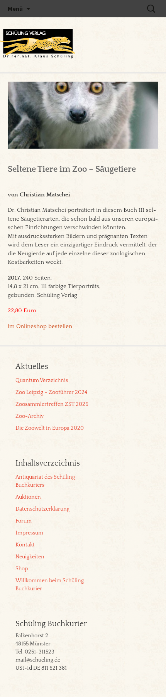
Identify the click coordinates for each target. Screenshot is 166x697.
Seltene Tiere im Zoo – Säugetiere (72, 169)
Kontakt (25, 545)
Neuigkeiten (29, 557)
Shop (21, 569)
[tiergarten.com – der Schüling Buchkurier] (38, 44)
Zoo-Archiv (29, 416)
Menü (15, 8)
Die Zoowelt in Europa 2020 (49, 428)
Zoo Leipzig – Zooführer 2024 (51, 392)
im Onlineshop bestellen (40, 326)
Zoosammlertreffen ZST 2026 (51, 404)
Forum (23, 521)
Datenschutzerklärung (42, 509)
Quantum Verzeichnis (41, 380)
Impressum (29, 533)
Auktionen (28, 497)
